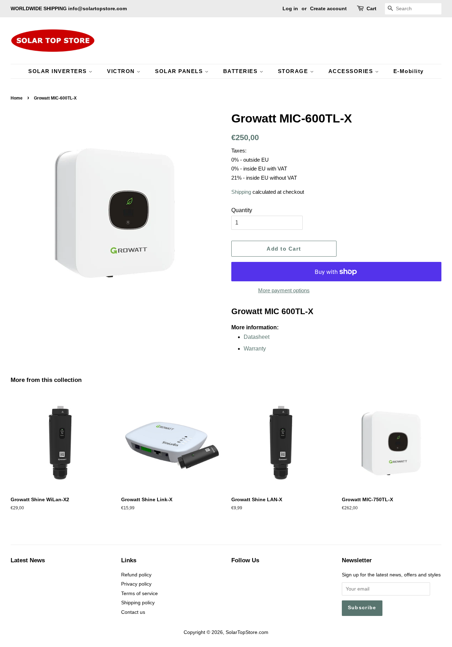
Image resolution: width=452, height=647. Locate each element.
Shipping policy (138, 602)
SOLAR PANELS (180, 71)
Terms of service (139, 593)
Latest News (28, 560)
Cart (371, 8)
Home (17, 98)
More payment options (284, 290)
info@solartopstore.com (97, 8)
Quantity (241, 210)
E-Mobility (408, 71)
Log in (290, 8)
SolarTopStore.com (247, 632)
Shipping (241, 192)
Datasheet (256, 337)
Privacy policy (136, 584)
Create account (328, 8)
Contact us (133, 612)
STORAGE (294, 71)
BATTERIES (241, 71)
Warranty (255, 349)
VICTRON (122, 71)
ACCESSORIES (351, 71)
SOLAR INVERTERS (58, 71)
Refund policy (136, 574)
